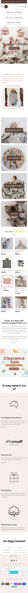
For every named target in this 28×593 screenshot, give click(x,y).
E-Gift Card (3, 288)
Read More (3, 427)
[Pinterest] (14, 560)
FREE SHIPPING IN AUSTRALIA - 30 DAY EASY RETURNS (14, 1)
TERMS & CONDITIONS (20, 552)
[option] (14, 45)
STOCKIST (20, 547)
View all (14, 234)
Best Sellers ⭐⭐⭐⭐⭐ (14, 232)
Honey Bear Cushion (6, 309)
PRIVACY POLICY (7, 552)
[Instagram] (16, 560)
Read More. (4, 462)
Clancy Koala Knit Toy (20, 270)
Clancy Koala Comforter (6, 270)
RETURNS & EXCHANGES (20, 550)
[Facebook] (12, 560)
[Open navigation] (2, 7)
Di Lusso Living (18, 579)
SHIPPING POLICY (6, 550)
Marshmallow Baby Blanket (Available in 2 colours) (20, 290)
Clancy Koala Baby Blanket (19, 251)
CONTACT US (11, 547)
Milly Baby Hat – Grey (20, 309)
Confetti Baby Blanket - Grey (6, 251)
